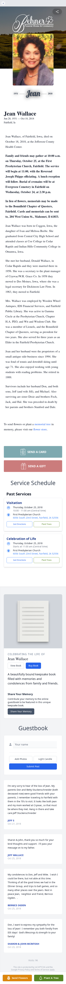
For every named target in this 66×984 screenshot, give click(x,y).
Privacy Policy (24, 969)
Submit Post (33, 766)
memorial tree (42, 424)
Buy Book (33, 665)
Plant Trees (47, 524)
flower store (40, 429)
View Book (15, 665)
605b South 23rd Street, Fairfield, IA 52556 (35, 517)
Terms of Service (41, 969)
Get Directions (19, 524)
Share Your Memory (21, 711)
